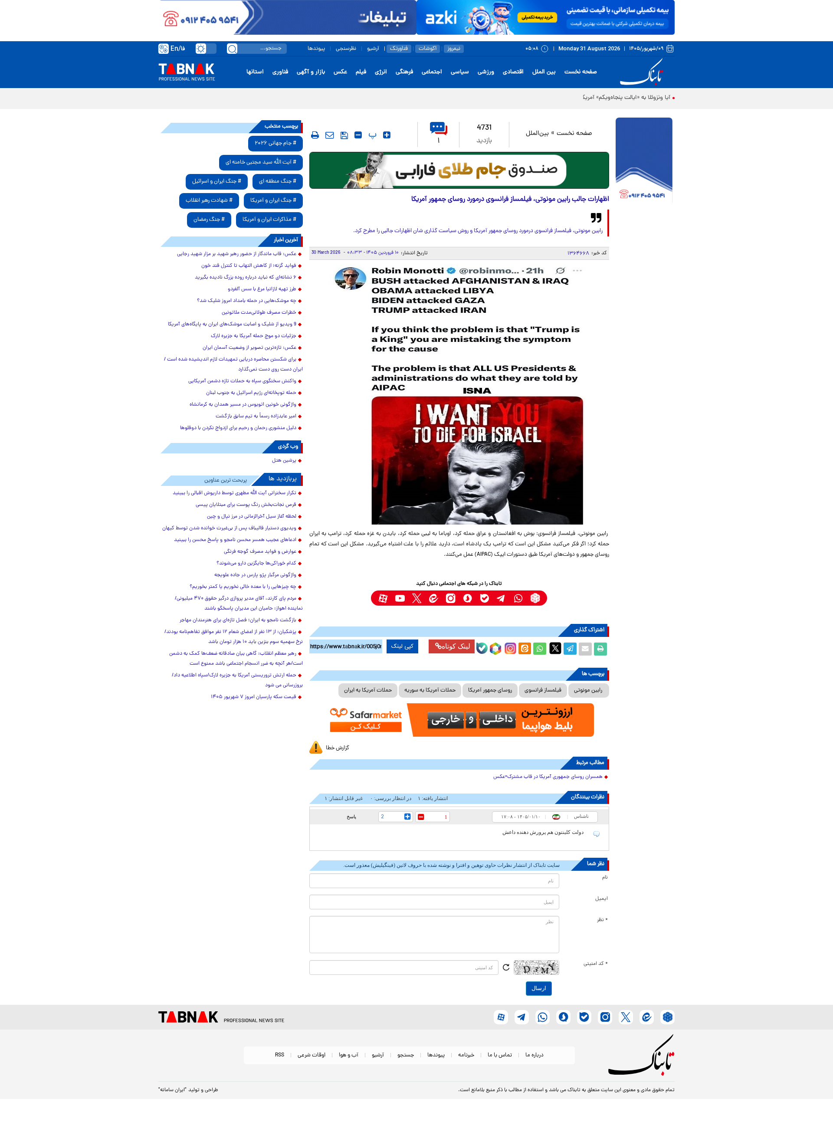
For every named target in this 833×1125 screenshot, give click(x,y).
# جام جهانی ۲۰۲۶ (275, 143)
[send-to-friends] (329, 135)
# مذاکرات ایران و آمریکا (269, 220)
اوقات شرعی (311, 1055)
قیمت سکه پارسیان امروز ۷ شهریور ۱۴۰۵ (253, 697)
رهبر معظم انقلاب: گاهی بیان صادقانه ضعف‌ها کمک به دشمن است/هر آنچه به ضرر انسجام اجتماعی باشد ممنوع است (236, 659)
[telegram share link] (570, 649)
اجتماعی (432, 72)
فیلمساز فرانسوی (543, 690)
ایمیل (601, 899)
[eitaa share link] (524, 649)
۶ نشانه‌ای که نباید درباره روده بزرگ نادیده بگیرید (245, 278)
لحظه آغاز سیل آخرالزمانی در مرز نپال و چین (251, 517)
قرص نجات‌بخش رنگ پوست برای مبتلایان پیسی (246, 505)
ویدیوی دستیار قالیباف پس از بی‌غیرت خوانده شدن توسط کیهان (229, 528)
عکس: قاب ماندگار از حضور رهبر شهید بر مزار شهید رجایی (236, 254)
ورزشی (486, 72)
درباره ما (534, 1055)
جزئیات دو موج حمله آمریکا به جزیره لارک (253, 336)
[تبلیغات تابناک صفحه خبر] (644, 161)
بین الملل (544, 72)
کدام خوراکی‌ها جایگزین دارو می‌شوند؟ (256, 563)
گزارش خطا (337, 748)
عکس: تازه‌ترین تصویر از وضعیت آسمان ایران (249, 348)
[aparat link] (382, 598)
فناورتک (399, 49)
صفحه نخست (580, 72)
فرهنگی (404, 72)
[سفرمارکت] (459, 720)
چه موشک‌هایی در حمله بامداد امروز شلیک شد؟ (246, 301)
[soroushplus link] (467, 598)
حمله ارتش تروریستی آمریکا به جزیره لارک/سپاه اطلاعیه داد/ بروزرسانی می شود (237, 680)
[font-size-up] (387, 135)
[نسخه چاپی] (600, 649)
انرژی (381, 72)
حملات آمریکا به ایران (368, 690)
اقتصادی (513, 72)
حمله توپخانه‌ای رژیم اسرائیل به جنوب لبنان (251, 393)
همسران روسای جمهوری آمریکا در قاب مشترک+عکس (548, 777)
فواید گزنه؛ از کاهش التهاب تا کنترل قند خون (248, 266)
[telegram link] (501, 598)
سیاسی (460, 72)
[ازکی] (545, 17)
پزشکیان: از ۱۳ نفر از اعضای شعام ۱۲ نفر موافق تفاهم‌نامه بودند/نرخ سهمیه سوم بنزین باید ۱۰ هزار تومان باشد (233, 637)
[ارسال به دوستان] (585, 649)
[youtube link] (399, 598)
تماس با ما (500, 1055)
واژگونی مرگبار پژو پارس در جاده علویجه (255, 575)
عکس (340, 72)
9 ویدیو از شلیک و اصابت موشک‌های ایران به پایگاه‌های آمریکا (232, 324)
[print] (315, 135)
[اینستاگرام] (509, 647)
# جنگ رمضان (209, 220)
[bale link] (484, 598)
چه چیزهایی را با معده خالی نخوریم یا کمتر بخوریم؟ (243, 587)
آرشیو (373, 49)
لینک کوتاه (456, 646)
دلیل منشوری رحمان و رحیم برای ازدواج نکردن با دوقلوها (238, 428)
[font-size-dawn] (358, 135)
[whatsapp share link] (539, 649)
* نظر (602, 920)
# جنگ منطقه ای (277, 181)
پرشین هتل (284, 461)
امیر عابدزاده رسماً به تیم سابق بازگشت (256, 416)
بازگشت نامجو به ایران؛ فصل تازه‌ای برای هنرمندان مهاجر (238, 620)
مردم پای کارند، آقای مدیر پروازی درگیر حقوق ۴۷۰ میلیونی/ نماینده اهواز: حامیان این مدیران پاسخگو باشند (239, 604)
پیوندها (316, 49)
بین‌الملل (537, 134)
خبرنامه (466, 1055)
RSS (279, 1055)
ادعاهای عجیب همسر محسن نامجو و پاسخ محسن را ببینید (235, 540)
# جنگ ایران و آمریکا (273, 201)
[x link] (416, 598)
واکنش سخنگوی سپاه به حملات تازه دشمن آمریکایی (242, 381)
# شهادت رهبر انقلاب (209, 201)
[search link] (232, 48)
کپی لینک (402, 646)
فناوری (280, 72)
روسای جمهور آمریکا (490, 690)
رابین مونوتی (588, 690)
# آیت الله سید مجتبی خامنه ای (261, 162)
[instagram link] (450, 598)
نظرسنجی (346, 49)
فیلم (361, 72)
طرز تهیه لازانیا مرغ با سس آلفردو (262, 289)
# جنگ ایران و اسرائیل (216, 181)
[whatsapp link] (518, 598)
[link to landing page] (643, 72)
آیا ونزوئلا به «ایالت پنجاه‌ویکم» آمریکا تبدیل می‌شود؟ (605, 97)
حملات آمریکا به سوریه (430, 690)
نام (605, 878)
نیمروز (453, 49)
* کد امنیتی (596, 964)
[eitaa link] (433, 598)
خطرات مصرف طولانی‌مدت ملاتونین (259, 313)
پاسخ (351, 816)
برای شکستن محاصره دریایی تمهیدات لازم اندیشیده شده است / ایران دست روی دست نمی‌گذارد (233, 365)
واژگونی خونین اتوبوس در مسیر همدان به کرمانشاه (243, 405)
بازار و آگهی (311, 72)
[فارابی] (459, 170)
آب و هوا (348, 1055)
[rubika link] (535, 598)
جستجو (405, 1055)
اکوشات (427, 49)
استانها (255, 72)
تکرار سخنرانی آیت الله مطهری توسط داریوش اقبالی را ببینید (234, 493)
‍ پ (371, 135)
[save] (344, 135)
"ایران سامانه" (172, 1090)
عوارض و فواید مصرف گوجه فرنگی (260, 552)
